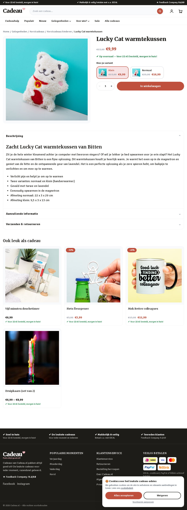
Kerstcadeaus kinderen (59, 31)
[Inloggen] (171, 11)
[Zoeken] (160, 11)
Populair (29, 20)
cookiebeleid (127, 488)
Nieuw (42, 20)
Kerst (53, 474)
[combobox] (97, 11)
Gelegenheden (59, 20)
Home (6, 31)
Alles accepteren (123, 495)
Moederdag (56, 464)
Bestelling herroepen (107, 469)
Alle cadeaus (112, 20)
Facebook (9, 484)
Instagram (23, 484)
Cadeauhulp (12, 20)
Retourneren (103, 464)
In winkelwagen (150, 86)
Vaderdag (55, 469)
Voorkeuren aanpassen (143, 502)
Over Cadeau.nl (104, 474)
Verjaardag (56, 458)
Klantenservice (104, 458)
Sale (97, 20)
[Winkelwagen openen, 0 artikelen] (180, 11)
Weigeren (162, 495)
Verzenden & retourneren (93, 224)
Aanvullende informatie (93, 214)
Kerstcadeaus (37, 31)
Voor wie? (81, 20)
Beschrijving (93, 136)
